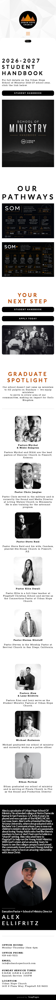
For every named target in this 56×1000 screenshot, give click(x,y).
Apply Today (28, 318)
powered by (28, 997)
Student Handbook (28, 93)
